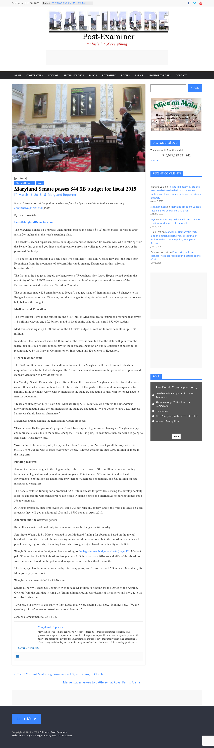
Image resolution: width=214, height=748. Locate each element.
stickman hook (158, 206)
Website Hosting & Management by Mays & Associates (42, 735)
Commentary (34, 75)
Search (195, 88)
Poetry (125, 75)
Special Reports (74, 75)
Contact (181, 75)
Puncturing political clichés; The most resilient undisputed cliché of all (175, 256)
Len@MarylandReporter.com (33, 222)
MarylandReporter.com (28, 208)
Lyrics (139, 75)
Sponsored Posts (159, 75)
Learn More (26, 718)
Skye (152, 219)
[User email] (17, 656)
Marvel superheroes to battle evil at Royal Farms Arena (103, 682)
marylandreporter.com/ (28, 647)
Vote (176, 436)
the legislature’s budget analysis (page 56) (104, 551)
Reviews (53, 75)
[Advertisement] (107, 57)
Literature (109, 75)
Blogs (93, 75)
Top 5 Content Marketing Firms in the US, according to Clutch (59, 674)
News (17, 75)
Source (154, 160)
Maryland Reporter (24, 182)
